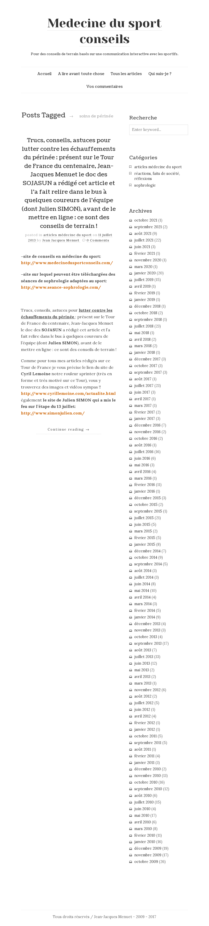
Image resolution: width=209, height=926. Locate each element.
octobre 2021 (145, 220)
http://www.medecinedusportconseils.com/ (67, 262)
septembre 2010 (148, 789)
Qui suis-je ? (160, 73)
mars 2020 (143, 266)
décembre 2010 (147, 769)
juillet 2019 (143, 279)
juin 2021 (142, 247)
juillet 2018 (143, 326)
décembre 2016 (147, 425)
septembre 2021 (148, 227)
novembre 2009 (147, 855)
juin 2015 (142, 524)
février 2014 (144, 610)
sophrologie (145, 185)
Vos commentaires (104, 86)
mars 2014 (143, 604)
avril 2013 (142, 676)
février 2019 (144, 293)
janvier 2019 (144, 299)
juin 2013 (142, 663)
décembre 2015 (147, 498)
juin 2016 (142, 458)
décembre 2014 (147, 551)
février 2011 (144, 756)
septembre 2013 (148, 643)
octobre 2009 (146, 861)
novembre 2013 (147, 630)
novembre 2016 (147, 432)
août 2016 (142, 445)
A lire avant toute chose (81, 73)
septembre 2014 (148, 564)
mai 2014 (141, 590)
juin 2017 (142, 392)
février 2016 (144, 484)
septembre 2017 (148, 372)
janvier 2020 (145, 273)
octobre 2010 (146, 782)
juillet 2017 (143, 385)
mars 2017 (143, 405)
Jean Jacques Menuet (61, 240)
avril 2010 (142, 822)
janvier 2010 (144, 841)
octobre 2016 (145, 438)
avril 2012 (142, 716)
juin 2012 (142, 709)
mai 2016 (141, 465)
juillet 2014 (143, 577)
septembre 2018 (148, 319)
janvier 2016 (144, 491)
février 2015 (144, 537)
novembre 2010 (147, 775)
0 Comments (98, 240)
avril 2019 (142, 286)
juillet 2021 (143, 240)
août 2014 (142, 570)
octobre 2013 (145, 637)
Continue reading (69, 429)
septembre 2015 (148, 511)
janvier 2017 (144, 418)
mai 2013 (141, 670)
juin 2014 (142, 584)
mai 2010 (141, 815)
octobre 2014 (145, 557)
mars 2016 (143, 478)
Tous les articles (126, 73)
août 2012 (142, 696)
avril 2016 (142, 471)
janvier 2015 (144, 544)
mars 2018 (143, 346)
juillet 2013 (143, 656)
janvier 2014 (144, 617)
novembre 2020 (147, 260)
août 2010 (143, 795)
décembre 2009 (147, 848)
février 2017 (144, 412)
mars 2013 (142, 683)
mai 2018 (141, 333)
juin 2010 (142, 809)
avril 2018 (142, 339)
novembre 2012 (147, 690)
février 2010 (144, 835)
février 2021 (144, 253)
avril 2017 (142, 399)
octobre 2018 (145, 313)
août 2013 (142, 650)
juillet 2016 (143, 451)
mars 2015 (143, 531)
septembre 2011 (147, 742)
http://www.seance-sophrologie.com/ (61, 287)
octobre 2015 (146, 504)
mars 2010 (143, 828)
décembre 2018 (147, 306)
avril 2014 (142, 597)
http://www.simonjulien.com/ (53, 413)
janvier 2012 (144, 729)
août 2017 (142, 379)
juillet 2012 (143, 703)
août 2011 (142, 749)
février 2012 (144, 723)
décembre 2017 (147, 359)
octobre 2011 (145, 736)
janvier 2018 (144, 352)
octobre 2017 (145, 365)
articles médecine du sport (67, 235)
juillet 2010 (144, 802)
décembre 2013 (147, 624)
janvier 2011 (144, 762)
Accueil (44, 73)
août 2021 (142, 233)
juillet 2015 (144, 518)
